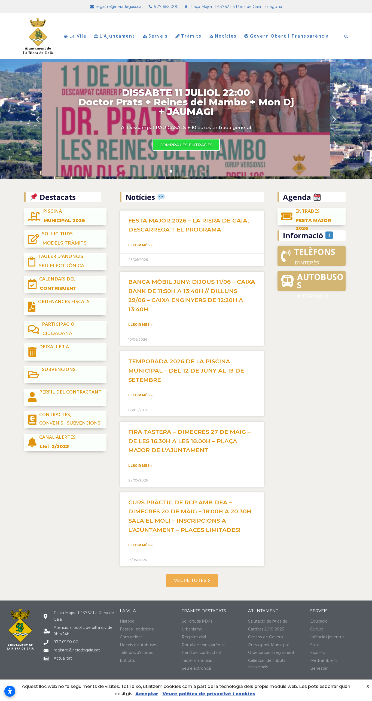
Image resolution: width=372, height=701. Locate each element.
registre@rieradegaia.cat (119, 6)
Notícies (226, 36)
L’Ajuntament (117, 36)
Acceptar (146, 693)
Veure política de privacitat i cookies (209, 693)
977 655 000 (166, 6)
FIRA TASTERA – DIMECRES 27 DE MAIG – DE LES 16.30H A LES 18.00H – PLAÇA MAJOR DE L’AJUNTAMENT (189, 440)
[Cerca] (346, 36)
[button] (165, 171)
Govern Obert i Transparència (289, 36)
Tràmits (191, 36)
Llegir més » (140, 245)
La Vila (77, 36)
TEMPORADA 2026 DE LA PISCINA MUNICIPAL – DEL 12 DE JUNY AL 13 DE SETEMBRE (186, 370)
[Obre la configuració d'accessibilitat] (9, 691)
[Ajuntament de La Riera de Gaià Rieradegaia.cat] (38, 36)
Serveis (158, 36)
